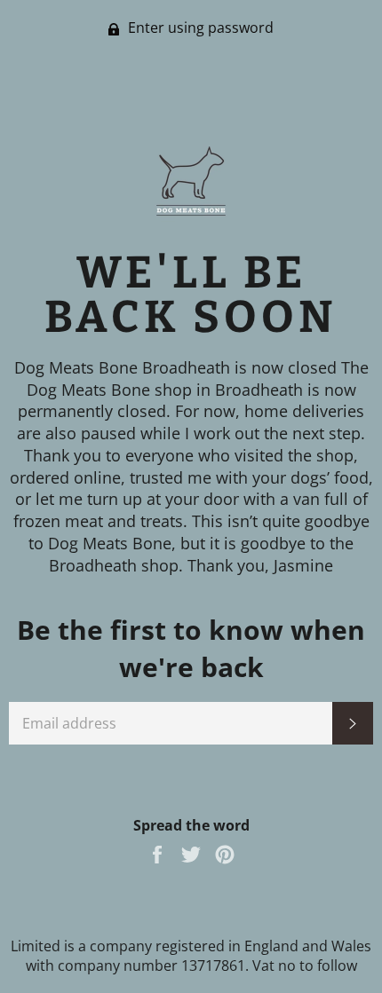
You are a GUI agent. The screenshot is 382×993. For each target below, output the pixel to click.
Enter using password (199, 27)
